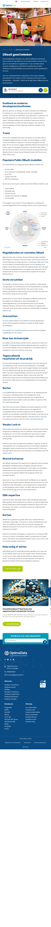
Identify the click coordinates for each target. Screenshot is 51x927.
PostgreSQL (8, 707)
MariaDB (7, 712)
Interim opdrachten (32, 714)
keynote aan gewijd (33, 150)
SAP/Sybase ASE (10, 721)
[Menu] (47, 4)
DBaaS (7, 714)
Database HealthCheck (12, 694)
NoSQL (7, 724)
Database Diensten (11, 699)
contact (34, 561)
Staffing (7, 689)
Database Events (31, 719)
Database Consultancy (12, 685)
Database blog (30, 721)
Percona (5, 363)
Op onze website (8, 321)
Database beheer (10, 687)
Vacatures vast (30, 710)
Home (5, 50)
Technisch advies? (25, 1)
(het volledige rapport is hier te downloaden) (32, 205)
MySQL (7, 710)
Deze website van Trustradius (12, 330)
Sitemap (25, 747)
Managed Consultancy (12, 692)
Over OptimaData (31, 707)
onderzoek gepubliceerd (28, 363)
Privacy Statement (40, 742)
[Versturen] (45, 642)
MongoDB (8, 726)
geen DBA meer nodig (41, 262)
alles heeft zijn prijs (12, 407)
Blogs (11, 50)
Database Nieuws (31, 717)
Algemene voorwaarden (13, 742)
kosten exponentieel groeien (34, 419)
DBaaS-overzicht (29, 321)
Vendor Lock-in (7, 453)
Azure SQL (8, 717)
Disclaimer (27, 742)
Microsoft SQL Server (11, 719)
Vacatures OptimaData (33, 712)
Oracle (7, 729)
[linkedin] (19, 569)
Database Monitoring (11, 696)
